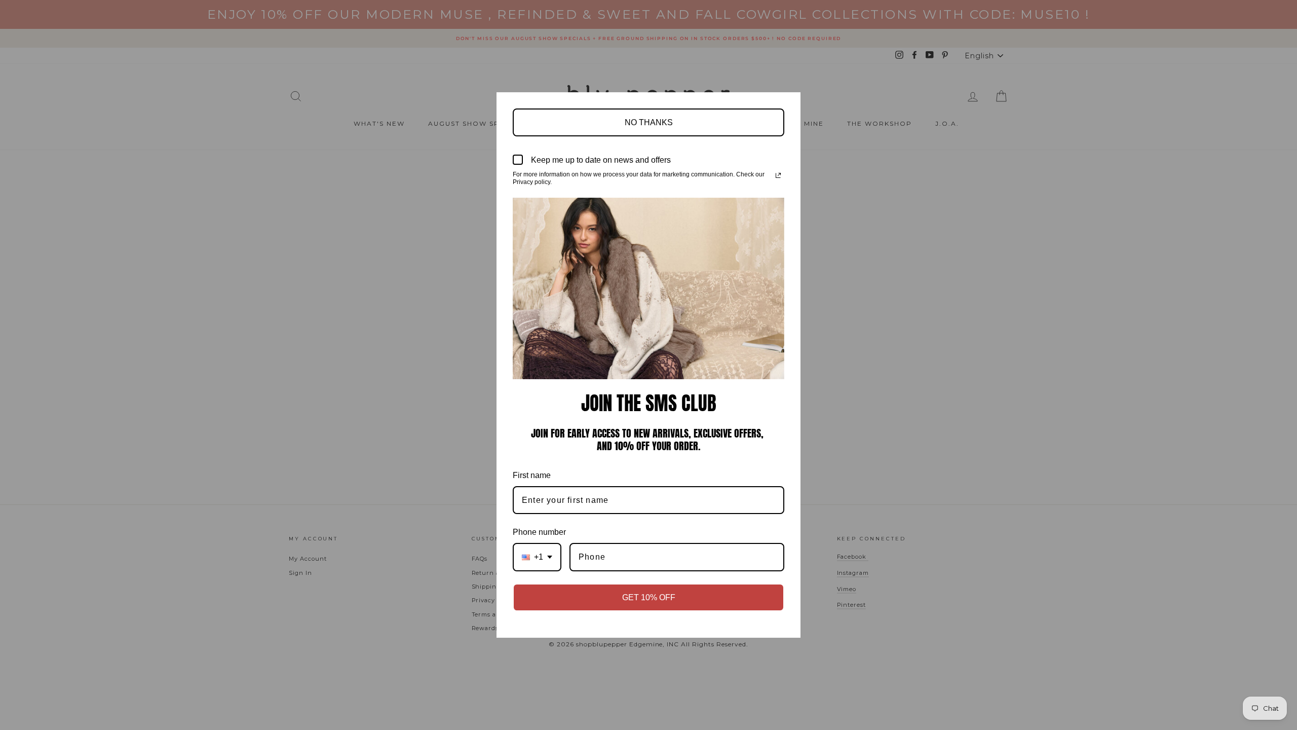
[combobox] (537, 557)
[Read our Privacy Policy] (778, 175)
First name (532, 475)
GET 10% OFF (648, 597)
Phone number (539, 532)
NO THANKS (649, 122)
